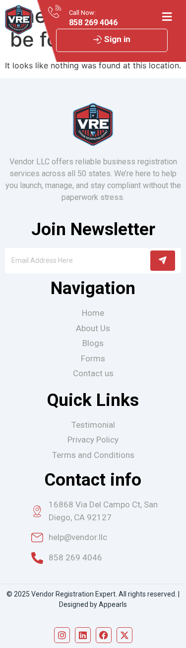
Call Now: (82, 12)
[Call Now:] (54, 11)
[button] (166, 16)
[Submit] (162, 260)
